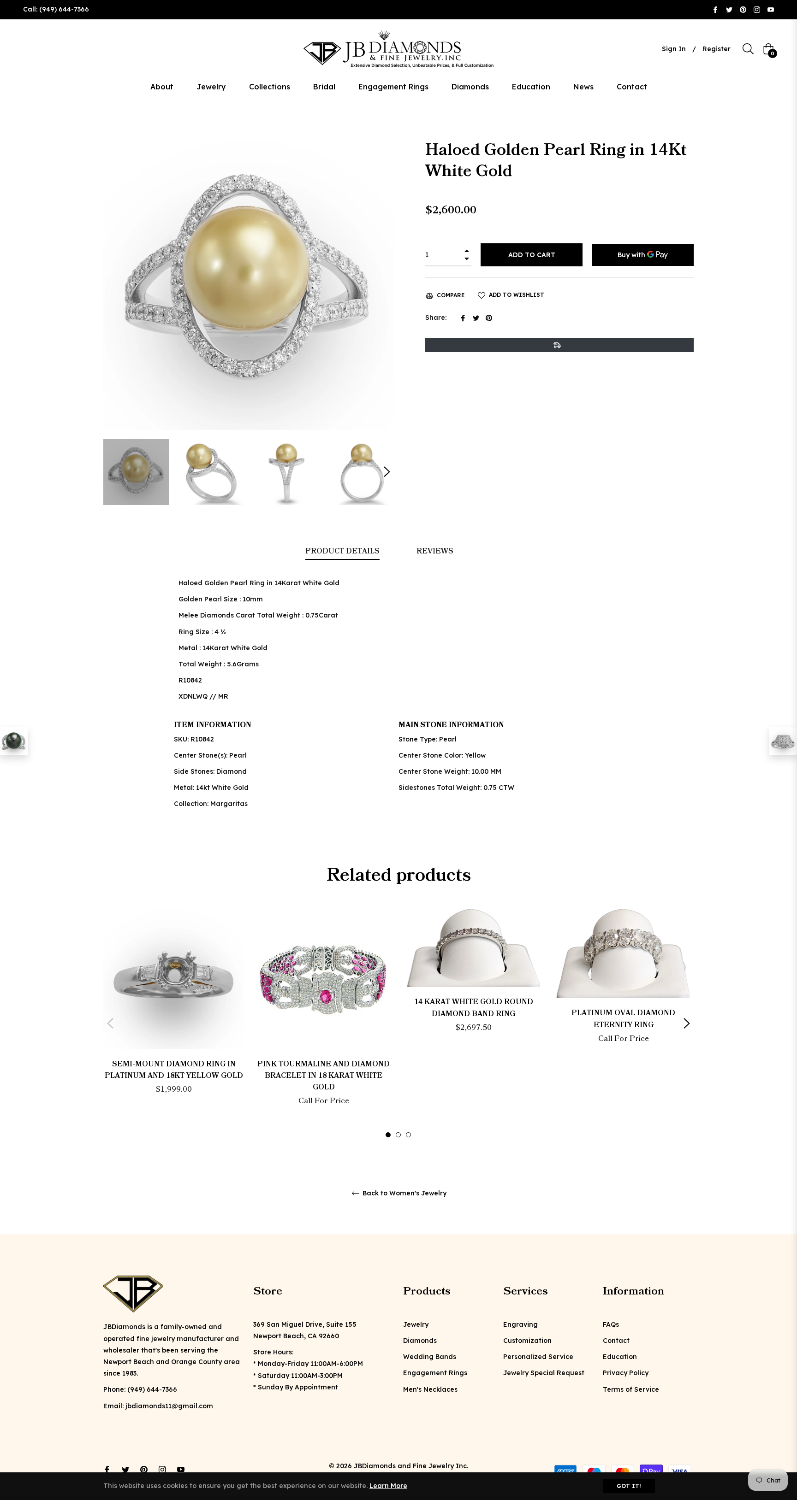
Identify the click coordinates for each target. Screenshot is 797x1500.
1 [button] (388, 1134)
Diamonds (420, 1340)
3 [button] (408, 1134)
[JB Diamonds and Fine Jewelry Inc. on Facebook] (715, 9)
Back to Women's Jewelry (403, 1193)
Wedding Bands (429, 1357)
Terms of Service (631, 1389)
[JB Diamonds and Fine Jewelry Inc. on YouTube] (770, 9)
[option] (174, 1018)
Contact (616, 1340)
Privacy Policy (625, 1373)
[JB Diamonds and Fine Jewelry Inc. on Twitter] (729, 9)
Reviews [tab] (435, 551)
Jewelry (415, 1324)
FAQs (611, 1324)
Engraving (520, 1324)
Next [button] (386, 471)
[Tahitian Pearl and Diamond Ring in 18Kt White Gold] (14, 741)
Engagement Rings (435, 1373)
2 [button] (398, 1134)
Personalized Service (538, 1357)
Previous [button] (110, 1023)
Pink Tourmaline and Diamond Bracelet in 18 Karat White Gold (323, 1075)
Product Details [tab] (342, 551)
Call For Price (323, 1101)
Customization (527, 1340)
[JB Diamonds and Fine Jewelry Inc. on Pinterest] (743, 9)
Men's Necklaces (430, 1389)
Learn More (388, 1486)
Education (620, 1357)
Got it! (629, 1485)
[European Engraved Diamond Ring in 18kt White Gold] (783, 741)
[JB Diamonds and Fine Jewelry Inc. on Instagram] (757, 9)
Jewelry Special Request (543, 1373)
